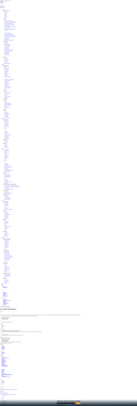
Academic (3, 9)
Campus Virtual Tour (7, 68)
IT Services (6, 133)
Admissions (3, 64)
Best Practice (6, 179)
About (2, 148)
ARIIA (2, 375)
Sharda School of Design (7, 25)
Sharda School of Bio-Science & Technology (10, 24)
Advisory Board (6, 163)
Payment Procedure (7, 84)
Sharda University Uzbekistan (5, 365)
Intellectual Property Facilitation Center (9, 170)
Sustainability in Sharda (7, 171)
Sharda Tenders (6, 168)
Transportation (3, 359)
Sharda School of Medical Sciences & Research (10, 35)
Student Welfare (6, 132)
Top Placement (6, 112)
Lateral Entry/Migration (7, 87)
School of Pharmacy (7, 37)
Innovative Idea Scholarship (8, 76)
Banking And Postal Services (8, 134)
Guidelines (6, 225)
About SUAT (6, 91)
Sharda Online (6, 30)
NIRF (2, 356)
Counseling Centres (4, 357)
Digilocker (4, 292)
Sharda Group (6, 151)
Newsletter (6, 106)
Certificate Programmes (7, 274)
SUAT (2, 358)
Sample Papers (6, 97)
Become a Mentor (7, 215)
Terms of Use (13, 394)
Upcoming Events (7, 204)
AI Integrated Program (7, 169)
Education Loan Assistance (8, 80)
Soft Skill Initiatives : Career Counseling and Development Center (12, 186)
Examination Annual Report (8, 45)
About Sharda (3, 364)
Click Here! (1, 1)
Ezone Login (4, 299)
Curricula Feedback (7, 53)
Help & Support (6, 279)
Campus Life (3, 118)
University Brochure (7, 54)
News (2, 353)
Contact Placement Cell (7, 117)
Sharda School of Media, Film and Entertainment (10, 26)
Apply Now (6, 283)
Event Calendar (6, 147)
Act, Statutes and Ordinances (8, 175)
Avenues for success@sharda (8, 86)
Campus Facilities (7, 123)
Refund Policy (6, 85)
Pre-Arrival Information (7, 253)
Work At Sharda (3, 370)
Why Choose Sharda (7, 240)
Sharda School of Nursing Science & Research (10, 36)
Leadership (6, 158)
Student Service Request (7, 63)
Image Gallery (6, 236)
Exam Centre (6, 95)
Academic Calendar (7, 46)
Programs (6, 101)
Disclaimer (7, 394)
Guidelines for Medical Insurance (8, 257)
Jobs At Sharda (5, 304)
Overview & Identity (7, 153)
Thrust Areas (6, 180)
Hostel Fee (6, 73)
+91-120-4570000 (2, 390)
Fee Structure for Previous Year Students (9, 79)
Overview (6, 67)
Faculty (5, 159)
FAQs (5, 108)
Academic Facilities (7, 122)
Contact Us (6, 235)
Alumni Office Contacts (7, 214)
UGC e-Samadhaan (4, 373)
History (5, 160)
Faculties (3, 369)
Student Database (6, 216)
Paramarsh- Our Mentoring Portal (7, 300)
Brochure (6, 220)
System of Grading (7, 47)
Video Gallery (6, 142)
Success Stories (3, 363)
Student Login (4, 293)
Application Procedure (7, 102)
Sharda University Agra (4, 366)
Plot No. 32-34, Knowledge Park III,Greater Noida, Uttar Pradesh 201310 (8, 389)
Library (5, 127)
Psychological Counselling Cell (8, 181)
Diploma (6, 15)
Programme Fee (6, 241)
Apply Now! (1, 2)
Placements (3, 362)
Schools (5, 128)
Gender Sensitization (7, 138)
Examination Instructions (7, 258)
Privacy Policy (10, 394)
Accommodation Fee (7, 242)
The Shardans (3, 382)
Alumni (2, 371)
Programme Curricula (7, 52)
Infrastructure (6, 121)
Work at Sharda (6, 164)
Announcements (6, 205)
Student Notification (7, 252)
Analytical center (6, 182)
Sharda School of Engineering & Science (9, 23)
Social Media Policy (4, 376)
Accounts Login (5, 301)
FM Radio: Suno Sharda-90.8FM (8, 209)
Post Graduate (6, 13)
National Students (5, 286)
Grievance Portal (5, 303)
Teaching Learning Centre (7, 199)
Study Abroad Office (7, 107)
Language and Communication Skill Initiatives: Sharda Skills (11, 185)
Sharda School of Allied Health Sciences (9, 34)
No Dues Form (5, 296)
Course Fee (3, 347)
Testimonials (6, 58)
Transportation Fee (7, 74)
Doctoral (6, 14)
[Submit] (7, 388)
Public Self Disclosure (7, 174)
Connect (3, 200)
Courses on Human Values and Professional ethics (7, 374)
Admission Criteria (7, 69)
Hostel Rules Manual (7, 259)
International (3, 237)
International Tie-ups (7, 268)
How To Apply (3, 346)
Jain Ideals (6, 152)
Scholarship (6, 75)
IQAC (2, 284)
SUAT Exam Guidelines (7, 96)
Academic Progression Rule (8, 226)
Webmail (4, 302)
